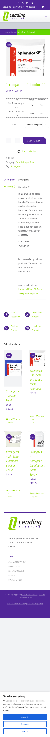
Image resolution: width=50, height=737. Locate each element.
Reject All (25, 731)
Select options (10, 421)
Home (6, 32)
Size (14, 124)
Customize (25, 724)
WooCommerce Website (16, 603)
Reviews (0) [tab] (9, 186)
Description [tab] (9, 179)
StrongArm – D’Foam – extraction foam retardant (36, 380)
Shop (13, 32)
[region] (25, 714)
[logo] (14, 12)
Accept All (25, 717)
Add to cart (34, 140)
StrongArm (16, 166)
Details (17, 419)
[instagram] (27, 3)
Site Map (29, 597)
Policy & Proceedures (29, 594)
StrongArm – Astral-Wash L (12, 395)
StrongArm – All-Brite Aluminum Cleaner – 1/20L (12, 461)
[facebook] (18, 3)
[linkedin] (32, 3)
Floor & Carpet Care (24, 162)
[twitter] (23, 3)
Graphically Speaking (35, 603)
